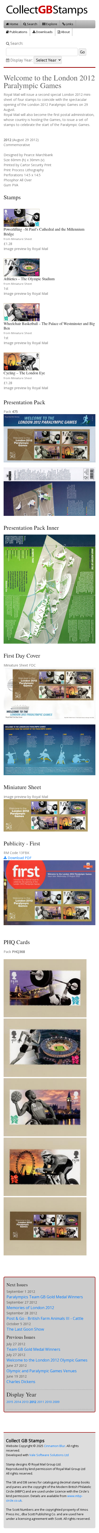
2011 (40, 1402)
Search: (16, 43)
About (65, 32)
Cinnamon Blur (54, 1446)
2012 (33, 1402)
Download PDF (19, 857)
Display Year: (21, 60)
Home (13, 24)
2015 (9, 1402)
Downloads (44, 32)
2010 (48, 1402)
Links (69, 24)
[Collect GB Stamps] (49, 9)
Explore (51, 24)
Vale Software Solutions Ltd (49, 1455)
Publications (18, 32)
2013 (25, 1402)
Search (31, 24)
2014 (17, 1402)
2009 (56, 1402)
